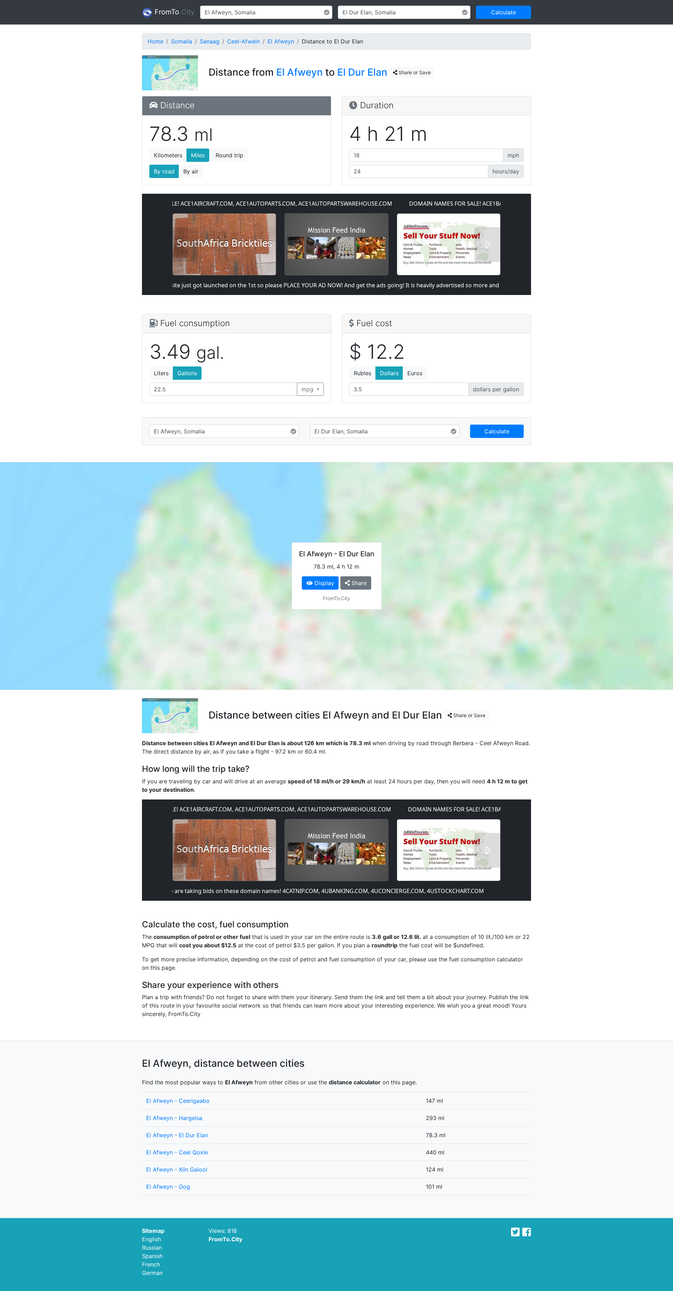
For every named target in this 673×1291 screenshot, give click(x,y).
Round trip (229, 155)
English (151, 1239)
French (151, 1264)
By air (190, 171)
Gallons (187, 373)
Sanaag (209, 41)
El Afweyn (280, 41)
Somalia (181, 41)
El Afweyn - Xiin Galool (176, 1169)
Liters (161, 373)
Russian (152, 1247)
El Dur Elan (362, 72)
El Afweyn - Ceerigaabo (178, 1100)
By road (164, 171)
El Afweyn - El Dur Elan (177, 1135)
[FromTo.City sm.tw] (515, 1232)
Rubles (362, 373)
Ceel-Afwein (243, 41)
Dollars (389, 373)
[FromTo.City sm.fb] (526, 1232)
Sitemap (153, 1230)
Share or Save (414, 72)
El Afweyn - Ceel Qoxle (177, 1152)
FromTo (173, 12)
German (152, 1272)
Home (155, 41)
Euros (414, 373)
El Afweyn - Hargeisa (174, 1117)
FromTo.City (225, 1239)
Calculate (503, 12)
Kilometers (168, 155)
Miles (198, 155)
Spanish (152, 1255)
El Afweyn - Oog (168, 1186)
